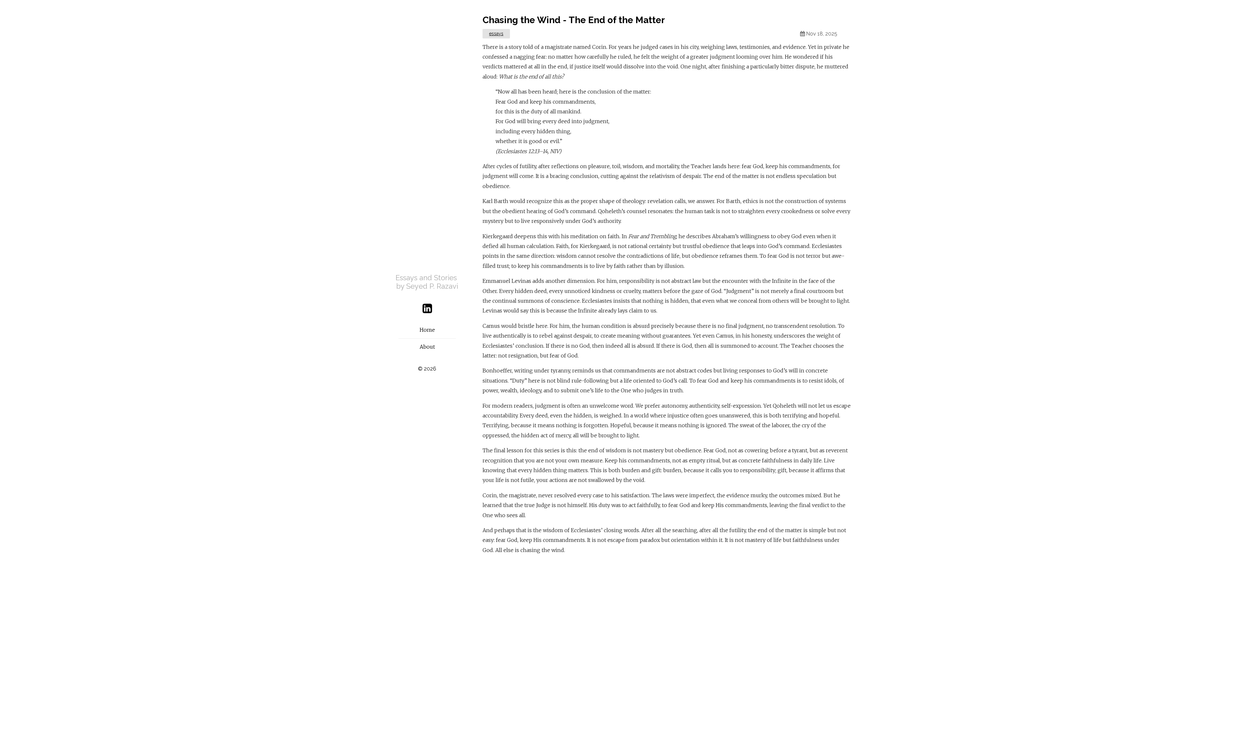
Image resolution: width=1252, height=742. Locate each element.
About (427, 346)
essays (496, 33)
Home (427, 330)
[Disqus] (667, 644)
